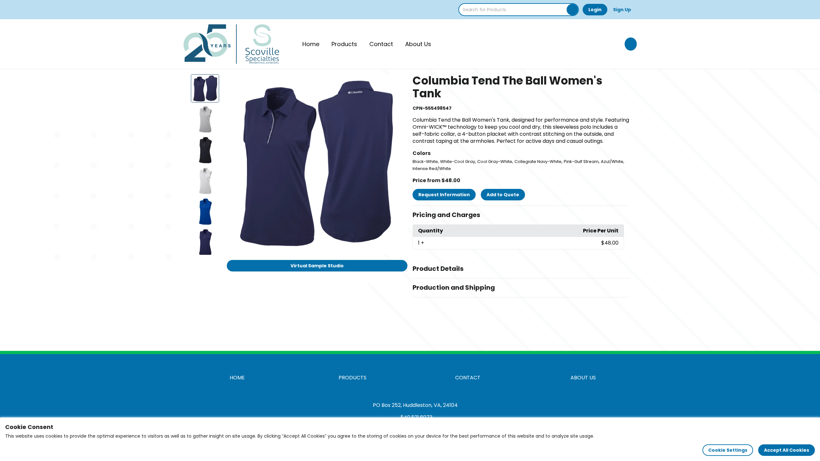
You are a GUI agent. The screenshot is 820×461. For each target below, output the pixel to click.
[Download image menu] (399, 82)
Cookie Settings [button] (727, 450)
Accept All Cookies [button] (786, 450)
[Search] (572, 9)
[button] (521, 215)
